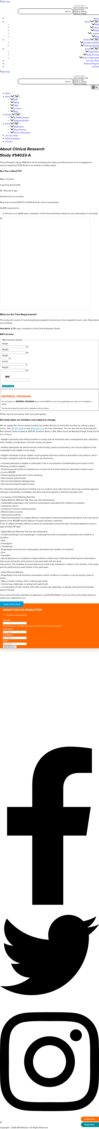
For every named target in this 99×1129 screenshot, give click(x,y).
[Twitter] (49, 1003)
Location (95, 33)
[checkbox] (86, 8)
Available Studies (91, 42)
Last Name (8, 634)
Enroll (87, 48)
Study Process (92, 54)
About (87, 21)
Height (5, 343)
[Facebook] (49, 904)
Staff (97, 24)
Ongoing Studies (91, 45)
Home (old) (10, 657)
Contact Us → (90, 1119)
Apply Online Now (11, 604)
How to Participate (90, 57)
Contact (95, 66)
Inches (5, 361)
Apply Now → (90, 1124)
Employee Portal (12, 743)
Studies (87, 39)
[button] (92, 21)
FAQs (96, 30)
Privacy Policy (15, 689)
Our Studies (10, 663)
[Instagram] (49, 1117)
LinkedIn (7, 620)
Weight (5, 349)
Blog (97, 36)
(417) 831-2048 (17, 428)
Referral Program (91, 63)
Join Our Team (92, 60)
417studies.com (37, 428)
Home (96, 18)
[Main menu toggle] (95, 87)
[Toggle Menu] (96, 21)
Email (5, 640)
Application (94, 51)
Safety (96, 27)
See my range (8, 386)
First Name (8, 628)
